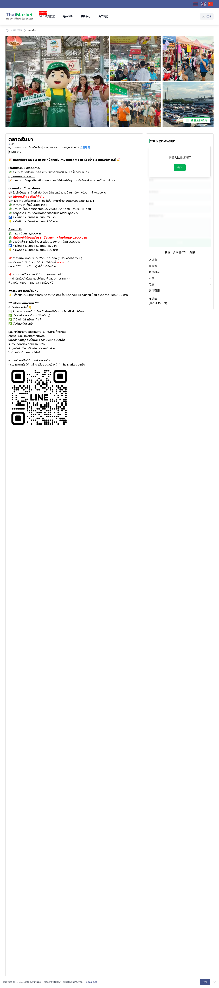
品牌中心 (85, 16)
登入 (179, 167)
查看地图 (85, 147)
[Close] (214, 982)
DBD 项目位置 (47, 16)
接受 (205, 982)
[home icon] (7, 30)
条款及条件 (91, 982)
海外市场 (68, 16)
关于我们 (103, 16)
